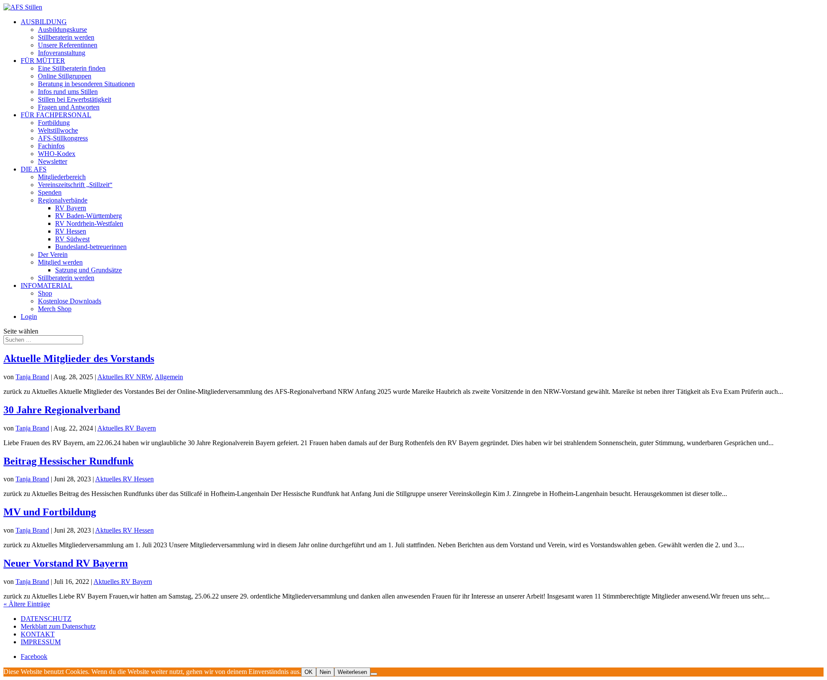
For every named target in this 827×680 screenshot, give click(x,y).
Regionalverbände (62, 200)
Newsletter (52, 161)
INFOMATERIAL (46, 285)
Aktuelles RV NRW (124, 377)
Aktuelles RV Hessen (124, 479)
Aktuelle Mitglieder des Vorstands (78, 358)
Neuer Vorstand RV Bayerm (65, 563)
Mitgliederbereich (62, 177)
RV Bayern (70, 208)
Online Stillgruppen (64, 76)
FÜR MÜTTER (43, 60)
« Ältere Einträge (26, 604)
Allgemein (169, 377)
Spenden (50, 192)
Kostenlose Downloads (69, 301)
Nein (325, 672)
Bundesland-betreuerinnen (91, 246)
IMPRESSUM (41, 642)
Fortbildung (54, 122)
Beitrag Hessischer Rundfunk (68, 461)
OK (309, 672)
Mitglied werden (60, 262)
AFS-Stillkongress (63, 138)
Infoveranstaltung (61, 52)
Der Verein (53, 254)
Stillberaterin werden (66, 37)
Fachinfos (51, 146)
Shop (45, 293)
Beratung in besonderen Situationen (86, 83)
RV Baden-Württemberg (88, 215)
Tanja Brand (32, 377)
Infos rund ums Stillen (68, 91)
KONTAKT (38, 634)
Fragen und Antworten (68, 107)
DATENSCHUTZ (46, 618)
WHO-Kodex (56, 153)
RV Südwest (72, 239)
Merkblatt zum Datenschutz (58, 626)
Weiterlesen (352, 672)
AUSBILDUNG (44, 21)
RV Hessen (70, 231)
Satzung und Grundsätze (88, 270)
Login (29, 316)
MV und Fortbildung (49, 512)
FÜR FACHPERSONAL (56, 115)
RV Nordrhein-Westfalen (89, 223)
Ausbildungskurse (62, 29)
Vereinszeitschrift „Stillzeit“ (75, 184)
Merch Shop (55, 308)
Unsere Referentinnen (67, 45)
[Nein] (373, 674)
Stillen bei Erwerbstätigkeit (74, 99)
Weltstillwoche (58, 130)
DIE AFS (34, 169)
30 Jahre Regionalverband (61, 409)
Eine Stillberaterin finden (72, 68)
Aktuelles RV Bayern (126, 428)
